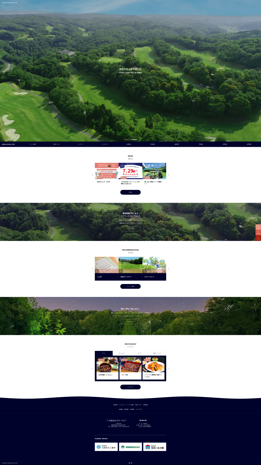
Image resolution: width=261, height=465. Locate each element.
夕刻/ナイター (56, 144)
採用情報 (249, 144)
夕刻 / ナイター (130, 321)
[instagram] (129, 463)
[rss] (131, 463)
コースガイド (104, 144)
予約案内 (201, 144)
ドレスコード (122, 404)
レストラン (80, 144)
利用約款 (225, 144)
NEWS (130, 192)
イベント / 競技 (130, 286)
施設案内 (177, 144)
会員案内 (129, 144)
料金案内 (153, 144)
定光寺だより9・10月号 (134, 139)
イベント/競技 (32, 144)
